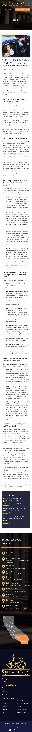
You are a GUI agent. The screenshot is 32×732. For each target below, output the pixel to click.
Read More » (6, 505)
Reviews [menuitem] (4, 709)
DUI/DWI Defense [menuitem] (22, 703)
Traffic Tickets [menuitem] (21, 712)
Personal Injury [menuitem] (21, 706)
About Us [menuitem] (5, 703)
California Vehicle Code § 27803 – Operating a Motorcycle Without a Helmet (14, 518)
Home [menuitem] (3, 701)
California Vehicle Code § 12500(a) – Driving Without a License (14, 509)
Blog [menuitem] (3, 712)
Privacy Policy (16, 725)
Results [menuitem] (4, 706)
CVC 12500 (25, 370)
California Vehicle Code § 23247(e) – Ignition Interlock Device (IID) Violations (15, 500)
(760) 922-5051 (6, 681)
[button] (13, 9)
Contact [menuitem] (4, 715)
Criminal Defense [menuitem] (22, 701)
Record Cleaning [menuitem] (22, 709)
